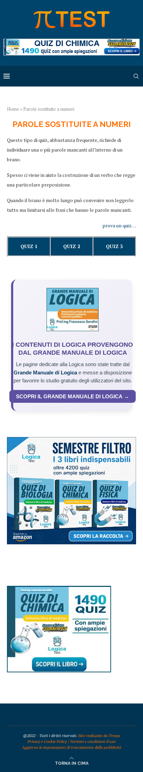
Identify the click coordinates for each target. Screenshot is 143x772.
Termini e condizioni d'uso (93, 741)
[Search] (136, 76)
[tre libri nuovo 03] (71, 440)
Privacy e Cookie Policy (47, 741)
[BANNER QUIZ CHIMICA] (71, 42)
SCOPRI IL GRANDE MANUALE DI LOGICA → (72, 396)
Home (13, 109)
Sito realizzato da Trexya (99, 735)
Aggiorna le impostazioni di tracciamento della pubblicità (71, 747)
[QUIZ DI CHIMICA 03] (59, 589)
